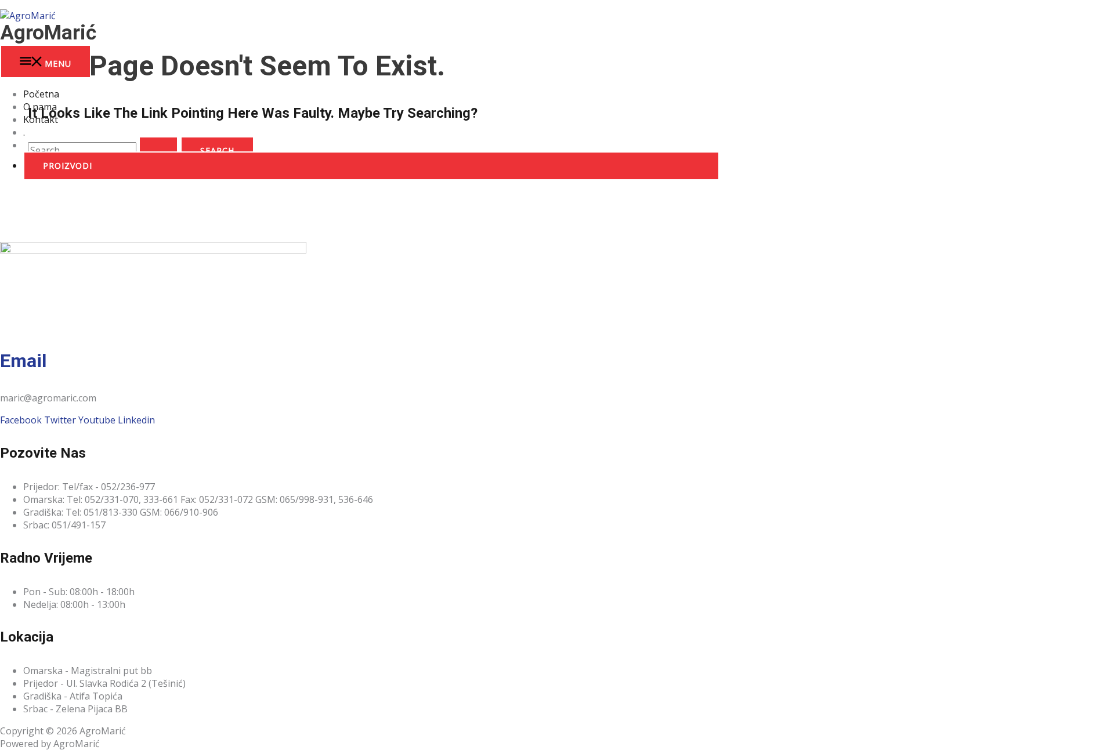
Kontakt (40, 119)
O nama (40, 106)
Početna (41, 94)
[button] (371, 165)
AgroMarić (48, 33)
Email (23, 361)
